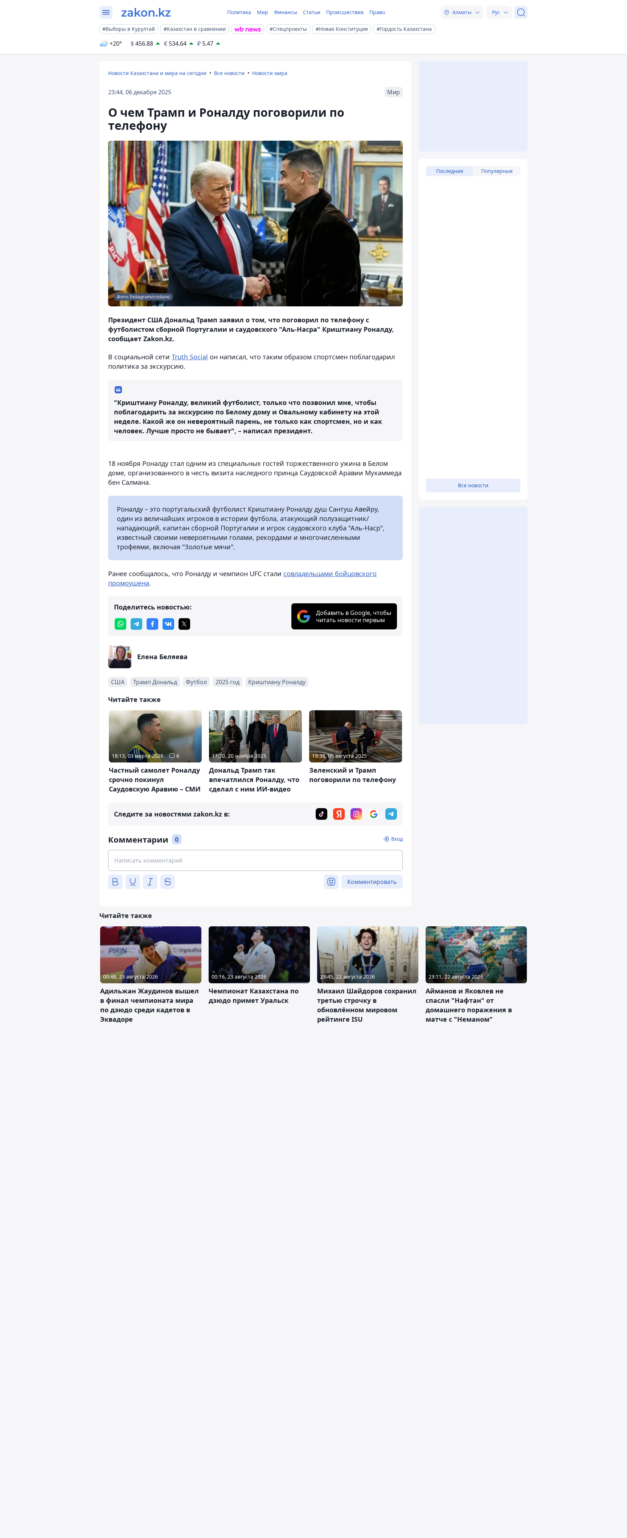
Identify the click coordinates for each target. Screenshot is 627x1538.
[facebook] (152, 624)
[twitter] (184, 624)
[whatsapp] (120, 624)
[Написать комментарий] (255, 860)
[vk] (168, 624)
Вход (397, 838)
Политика (239, 12)
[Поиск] (521, 12)
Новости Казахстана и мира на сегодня (157, 73)
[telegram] (136, 624)
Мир (262, 12)
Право (377, 12)
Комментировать (372, 882)
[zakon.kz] (146, 12)
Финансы (285, 12)
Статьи (311, 12)
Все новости (229, 73)
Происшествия (345, 12)
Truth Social (190, 356)
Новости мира (269, 73)
